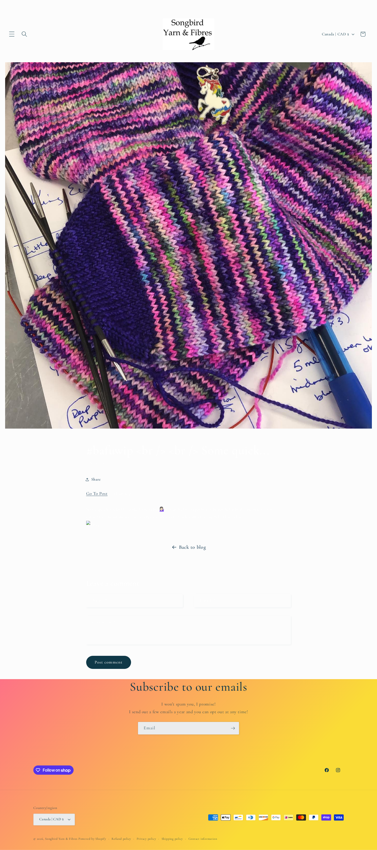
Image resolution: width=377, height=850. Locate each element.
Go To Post (97, 493)
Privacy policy (146, 839)
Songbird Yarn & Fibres (61, 839)
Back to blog (192, 547)
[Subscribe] (233, 728)
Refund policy (121, 839)
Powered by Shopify (92, 839)
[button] (12, 34)
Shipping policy (172, 839)
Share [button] (96, 479)
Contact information (202, 839)
